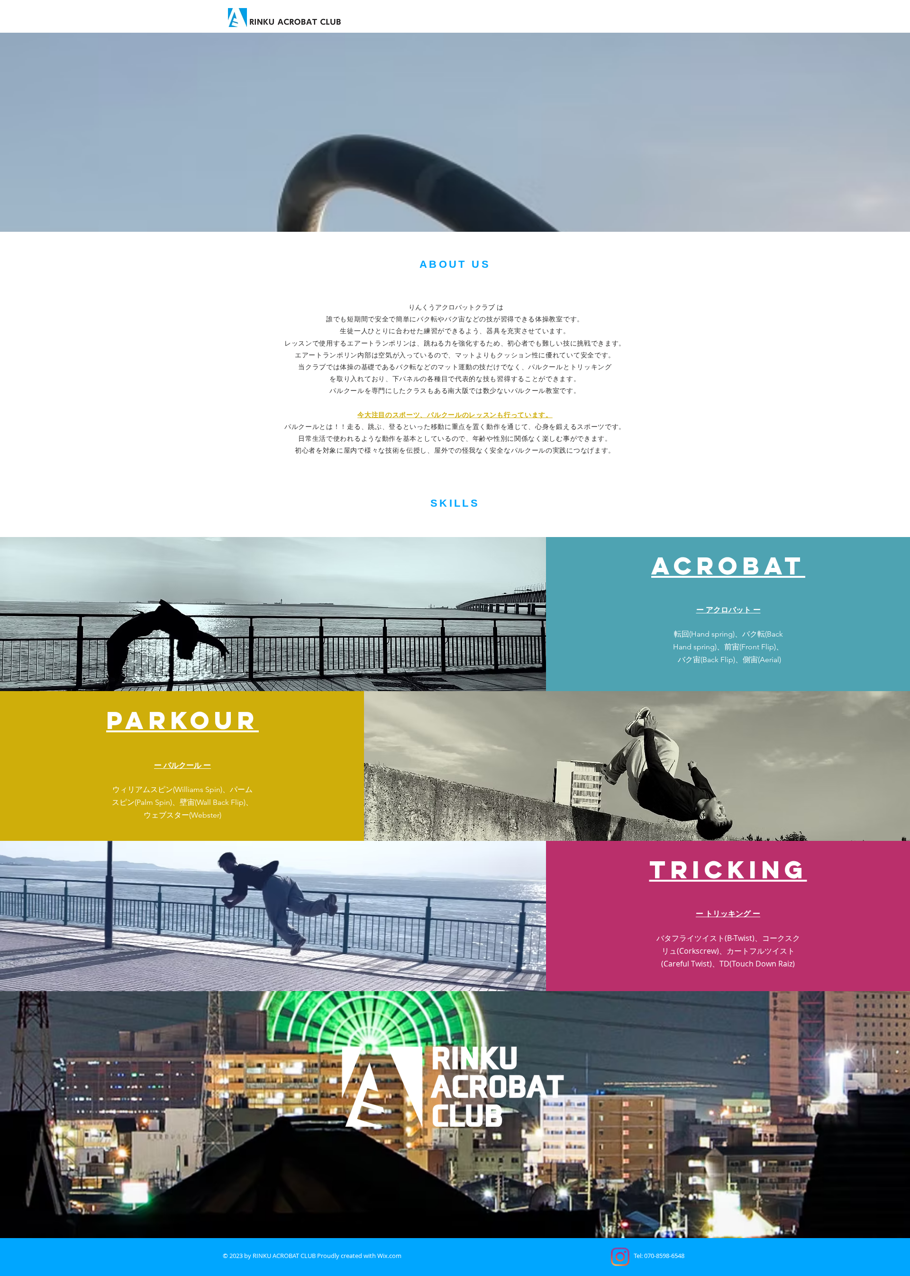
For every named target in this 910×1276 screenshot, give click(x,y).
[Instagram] (620, 1257)
